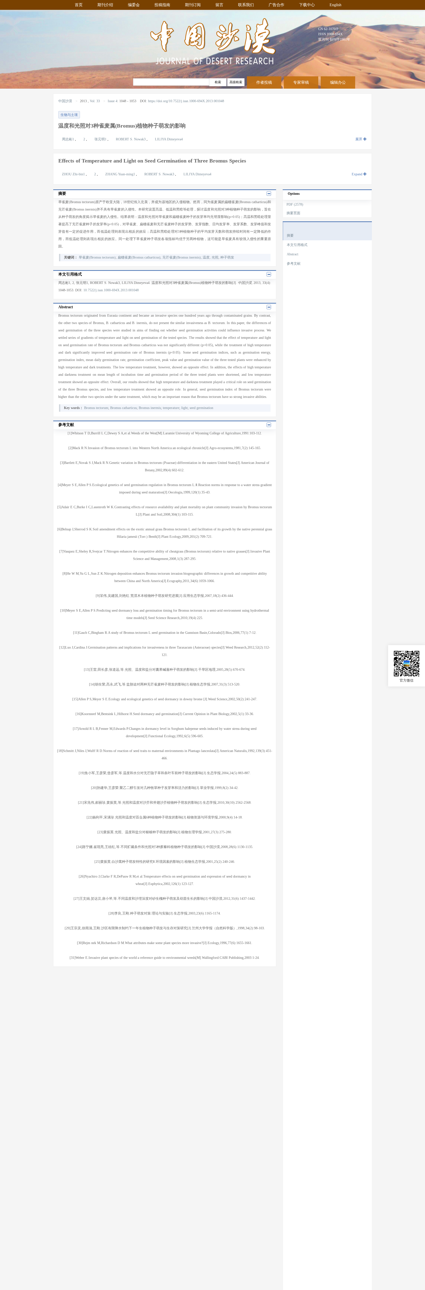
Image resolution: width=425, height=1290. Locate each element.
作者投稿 (264, 82)
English (335, 5)
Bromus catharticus (123, 408)
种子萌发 (227, 257)
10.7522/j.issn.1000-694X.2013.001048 (111, 290)
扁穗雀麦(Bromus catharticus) (139, 257)
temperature (171, 408)
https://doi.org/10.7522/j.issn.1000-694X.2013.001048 (186, 101)
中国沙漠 (65, 101)
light (184, 408)
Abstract (292, 254)
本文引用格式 (297, 245)
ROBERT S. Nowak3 (131, 139)
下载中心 (307, 5)
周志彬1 (68, 139)
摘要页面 (293, 213)
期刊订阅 (193, 5)
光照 (215, 257)
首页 (79, 5)
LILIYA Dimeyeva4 (169, 139)
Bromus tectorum (96, 408)
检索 (218, 82)
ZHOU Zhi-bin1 (74, 174)
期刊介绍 (105, 5)
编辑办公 (338, 82)
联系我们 (246, 5)
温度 (206, 257)
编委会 (134, 5)
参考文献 (294, 263)
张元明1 (100, 139)
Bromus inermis (150, 408)
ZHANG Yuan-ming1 (120, 174)
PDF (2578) (295, 204)
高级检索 (235, 82)
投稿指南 (162, 5)
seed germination (201, 408)
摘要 (290, 235)
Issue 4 (112, 101)
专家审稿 (301, 82)
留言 (219, 5)
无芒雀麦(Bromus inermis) (181, 257)
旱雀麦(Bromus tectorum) (97, 257)
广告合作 (276, 5)
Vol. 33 (95, 101)
